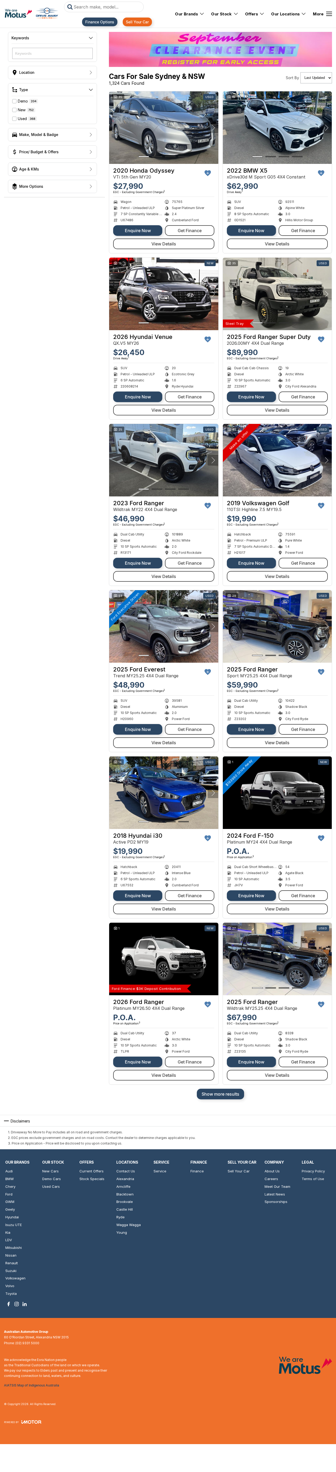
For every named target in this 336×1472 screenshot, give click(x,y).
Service (160, 1171)
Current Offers (91, 1171)
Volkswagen (15, 1278)
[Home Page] (31, 13)
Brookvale (124, 1201)
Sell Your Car (137, 22)
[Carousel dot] (143, 156)
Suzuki (10, 1271)
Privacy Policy (313, 1171)
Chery (10, 1186)
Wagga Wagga (128, 1225)
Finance (197, 1171)
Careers (271, 1179)
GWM (9, 1201)
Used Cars (51, 1186)
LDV (8, 1240)
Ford (8, 1194)
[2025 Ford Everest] (163, 626)
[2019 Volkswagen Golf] (277, 460)
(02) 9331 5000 (27, 1343)
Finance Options (99, 22)
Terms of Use (313, 1179)
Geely (10, 1209)
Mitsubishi (13, 1247)
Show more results (220, 1094)
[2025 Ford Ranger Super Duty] (277, 294)
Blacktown (125, 1194)
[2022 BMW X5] (277, 127)
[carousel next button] (213, 127)
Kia (7, 1232)
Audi (9, 1171)
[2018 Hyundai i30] (163, 792)
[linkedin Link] (24, 1304)
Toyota (11, 1293)
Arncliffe (123, 1186)
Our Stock (221, 13)
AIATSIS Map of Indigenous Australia (31, 1385)
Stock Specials (91, 1179)
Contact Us (125, 1171)
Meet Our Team (277, 1186)
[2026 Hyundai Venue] (163, 294)
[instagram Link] (16, 1304)
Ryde (120, 1217)
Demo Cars (51, 1179)
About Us (272, 1171)
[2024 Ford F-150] (277, 792)
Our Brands (186, 13)
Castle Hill (124, 1209)
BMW (9, 1179)
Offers (251, 13)
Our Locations (285, 13)
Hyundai (12, 1217)
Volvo (9, 1286)
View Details (163, 243)
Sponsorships (276, 1201)
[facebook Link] (8, 1304)
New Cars (50, 1171)
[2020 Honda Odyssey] (163, 127)
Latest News (275, 1194)
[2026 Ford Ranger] (163, 959)
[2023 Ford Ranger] (163, 460)
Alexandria (125, 1179)
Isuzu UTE (13, 1225)
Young (121, 1232)
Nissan (10, 1255)
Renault (11, 1263)
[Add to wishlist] (208, 173)
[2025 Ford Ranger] (277, 626)
